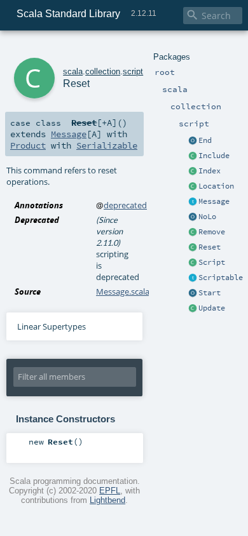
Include (214, 155)
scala (73, 71)
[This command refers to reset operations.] (193, 248)
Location (216, 186)
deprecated (125, 205)
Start (209, 292)
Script (211, 262)
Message (214, 201)
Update (211, 308)
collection (102, 71)
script (133, 71)
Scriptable (220, 277)
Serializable (106, 145)
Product (28, 145)
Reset (209, 247)
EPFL (109, 490)
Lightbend (107, 500)
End (205, 140)
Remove (211, 231)
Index (209, 170)
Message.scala (122, 291)
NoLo (207, 216)
